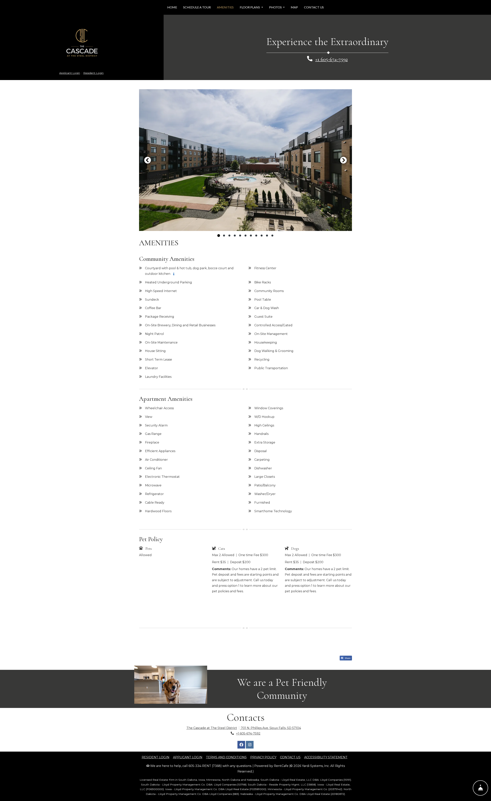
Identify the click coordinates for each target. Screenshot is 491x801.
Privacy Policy (263, 757)
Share (347, 657)
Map (294, 7)
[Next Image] (343, 160)
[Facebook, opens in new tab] (241, 745)
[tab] (218, 235)
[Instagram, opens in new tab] (250, 745)
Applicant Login (69, 72)
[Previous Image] (147, 160)
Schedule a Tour (198, 7)
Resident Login (93, 72)
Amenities (225, 7)
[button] (245, 160)
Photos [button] (275, 7)
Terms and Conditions (226, 757)
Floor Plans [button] (250, 7)
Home (172, 7)
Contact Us (314, 7)
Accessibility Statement (326, 757)
